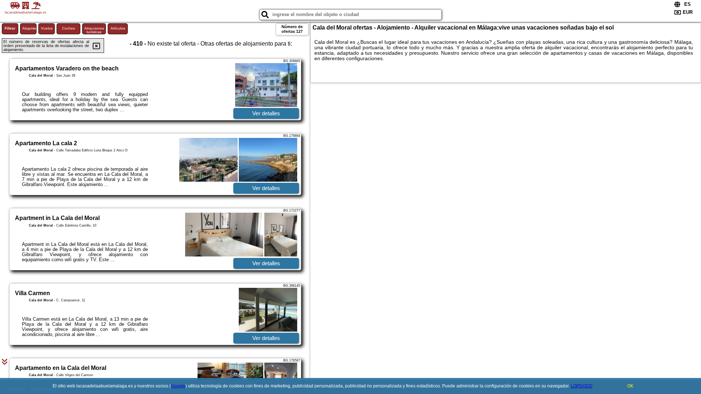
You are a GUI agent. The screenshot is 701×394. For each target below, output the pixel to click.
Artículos (118, 28)
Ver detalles (266, 113)
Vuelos (47, 28)
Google (178, 386)
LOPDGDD (582, 386)
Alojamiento (29, 28)
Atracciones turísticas (94, 30)
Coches (68, 28)
